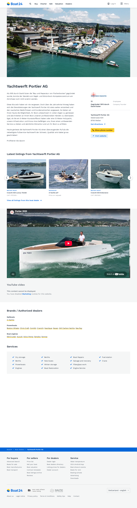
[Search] (30, 4)
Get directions (97, 124)
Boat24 (9, 449)
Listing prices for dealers (56, 467)
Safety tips (61, 496)
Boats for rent (75, 470)
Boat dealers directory (55, 464)
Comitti (33, 328)
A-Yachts (10, 320)
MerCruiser (11, 337)
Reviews (30, 475)
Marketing (26, 294)
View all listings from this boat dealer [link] (23, 200)
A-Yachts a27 (53, 193)
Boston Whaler (13, 328)
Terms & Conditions (47, 496)
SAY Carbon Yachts (67, 328)
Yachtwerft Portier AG (35, 449)
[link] (26, 177)
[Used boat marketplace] (15, 3)
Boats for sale (12, 464)
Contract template (34, 470)
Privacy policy (33, 496)
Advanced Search (13, 461)
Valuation (59, 4)
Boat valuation (32, 467)
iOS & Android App (77, 464)
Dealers (69, 4)
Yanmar (44, 337)
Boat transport (12, 470)
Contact (76, 496)
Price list (30, 461)
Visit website (100, 136)
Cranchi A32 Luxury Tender (17, 193)
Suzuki (19, 337)
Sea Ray (79, 328)
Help (69, 496)
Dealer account (52, 470)
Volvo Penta (28, 337)
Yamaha (37, 337)
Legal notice (20, 496)
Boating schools (76, 473)
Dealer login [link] (51, 461)
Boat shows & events (78, 467)
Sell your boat (32, 464)
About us (10, 496)
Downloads (74, 478)
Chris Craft (24, 328)
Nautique (48, 328)
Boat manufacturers (14, 467)
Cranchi (40, 328)
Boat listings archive (34, 473)
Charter (43, 4)
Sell (50, 4)
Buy (36, 4)
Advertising (74, 475)
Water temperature (77, 461)
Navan (55, 328)
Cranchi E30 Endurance (99, 193)
